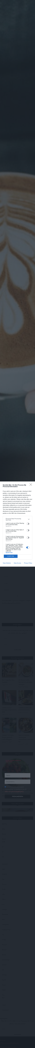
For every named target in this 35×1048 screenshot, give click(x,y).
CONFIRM (10, 556)
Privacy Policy (28, 563)
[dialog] (17, 524)
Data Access (17, 563)
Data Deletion (7, 563)
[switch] (27, 524)
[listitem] (17, 519)
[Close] (31, 485)
